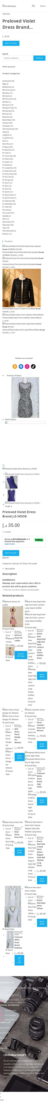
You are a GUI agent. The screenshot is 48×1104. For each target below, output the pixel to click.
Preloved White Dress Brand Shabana (18, 942)
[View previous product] (5, 375)
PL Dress (24, 563)
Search (5, 54)
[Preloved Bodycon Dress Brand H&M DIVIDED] (25, 397)
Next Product (10, 419)
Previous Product (14, 375)
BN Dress (40, 630)
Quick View (9, 629)
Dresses (16, 563)
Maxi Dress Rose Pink (18, 834)
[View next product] (17, 419)
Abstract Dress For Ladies (18, 638)
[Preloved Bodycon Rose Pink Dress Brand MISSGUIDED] (25, 441)
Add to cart (11, 43)
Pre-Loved (32, 563)
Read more (42, 675)
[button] (3, 465)
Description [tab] (10, 568)
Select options (21, 655)
